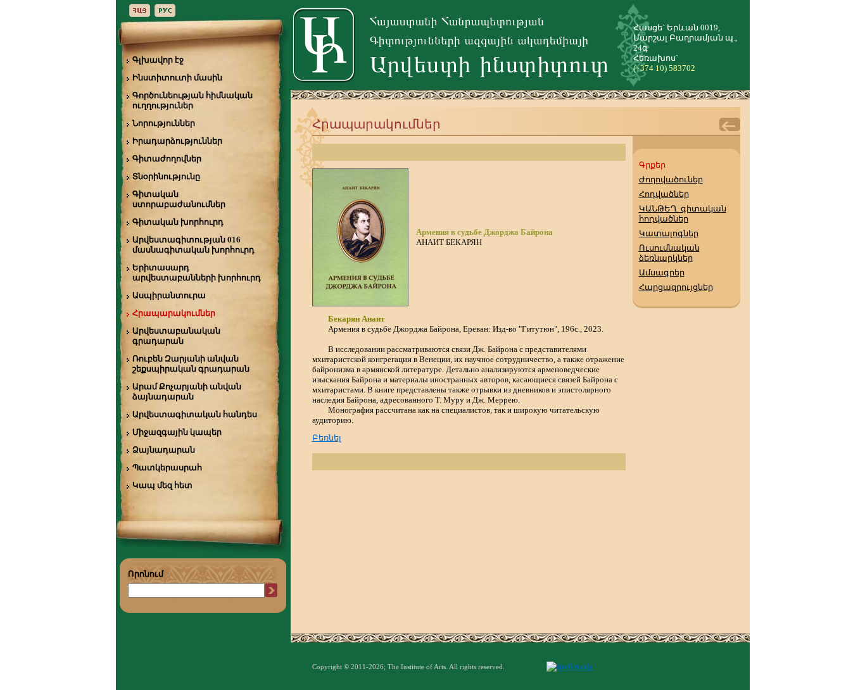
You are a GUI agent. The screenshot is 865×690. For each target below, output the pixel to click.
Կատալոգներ (668, 233)
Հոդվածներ (664, 194)
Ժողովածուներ (671, 179)
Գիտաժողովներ (166, 158)
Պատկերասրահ (167, 467)
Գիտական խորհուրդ (178, 222)
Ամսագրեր (662, 272)
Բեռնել (326, 437)
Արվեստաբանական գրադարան (176, 336)
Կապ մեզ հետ (162, 485)
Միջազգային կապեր (177, 432)
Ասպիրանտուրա (169, 295)
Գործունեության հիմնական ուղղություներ (192, 100)
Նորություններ (163, 123)
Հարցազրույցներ (676, 287)
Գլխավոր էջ (158, 60)
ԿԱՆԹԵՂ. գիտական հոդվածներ (682, 213)
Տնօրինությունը (166, 176)
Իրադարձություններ (177, 141)
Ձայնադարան (163, 450)
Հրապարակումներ (173, 313)
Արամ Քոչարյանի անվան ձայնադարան (186, 391)
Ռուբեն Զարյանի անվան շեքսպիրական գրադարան (190, 363)
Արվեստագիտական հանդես (194, 414)
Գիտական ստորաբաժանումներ (178, 199)
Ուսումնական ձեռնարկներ (669, 253)
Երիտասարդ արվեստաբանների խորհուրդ (196, 272)
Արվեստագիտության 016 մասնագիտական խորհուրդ (193, 244)
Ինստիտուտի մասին (177, 77)
